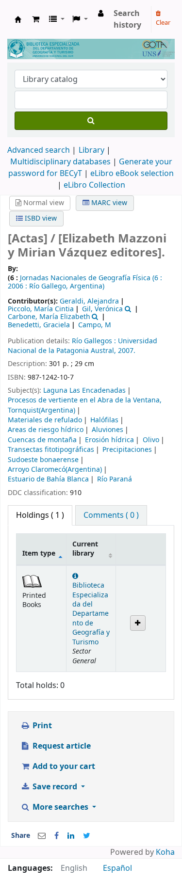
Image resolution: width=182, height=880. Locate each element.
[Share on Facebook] (56, 836)
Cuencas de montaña (42, 440)
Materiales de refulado (45, 420)
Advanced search (38, 150)
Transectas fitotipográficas (51, 450)
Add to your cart (63, 766)
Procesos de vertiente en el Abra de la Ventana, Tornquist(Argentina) (85, 405)
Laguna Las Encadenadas (84, 390)
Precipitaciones (127, 450)
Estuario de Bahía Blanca (48, 479)
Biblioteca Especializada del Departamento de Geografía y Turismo (91, 613)
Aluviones (107, 430)
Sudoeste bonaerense (43, 460)
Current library (85, 549)
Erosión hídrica (109, 440)
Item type (38, 553)
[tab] (111, 515)
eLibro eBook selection (132, 173)
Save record (55, 787)
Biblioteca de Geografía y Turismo (18, 19)
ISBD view (40, 218)
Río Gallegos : (95, 341)
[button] (35, 19)
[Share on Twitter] (87, 836)
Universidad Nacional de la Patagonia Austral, (82, 346)
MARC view (108, 203)
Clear (163, 22)
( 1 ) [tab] (40, 515)
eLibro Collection (94, 185)
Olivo (151, 440)
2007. (126, 351)
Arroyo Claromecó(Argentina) (55, 469)
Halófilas (104, 420)
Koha (165, 852)
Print (41, 726)
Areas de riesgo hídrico (45, 430)
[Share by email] (41, 836)
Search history (127, 19)
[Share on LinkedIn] (71, 836)
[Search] (91, 121)
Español (117, 868)
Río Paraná (114, 479)
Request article (61, 746)
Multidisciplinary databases (61, 162)
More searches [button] (60, 807)
